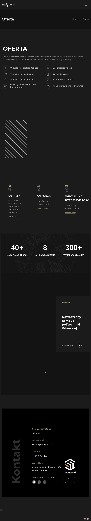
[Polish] (84, 519)
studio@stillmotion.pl (42, 444)
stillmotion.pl (38, 433)
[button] (32, 373)
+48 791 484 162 (39, 456)
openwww (79, 482)
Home (75, 19)
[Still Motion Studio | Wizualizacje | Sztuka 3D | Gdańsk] (8, 4)
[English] (87, 519)
